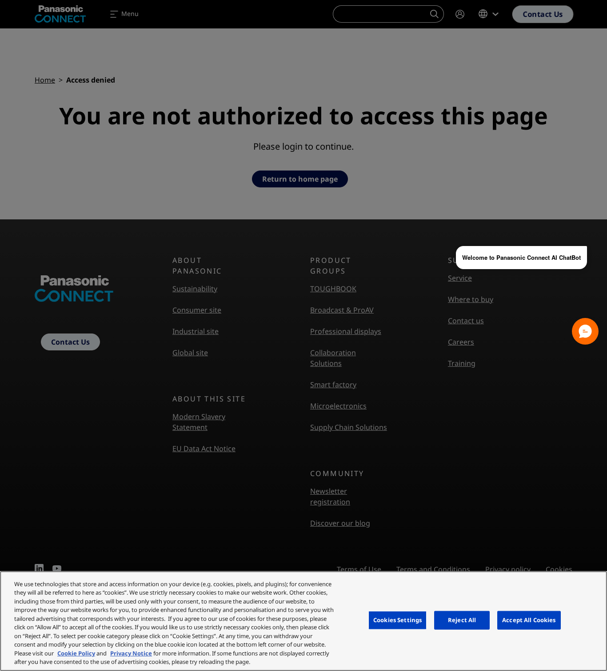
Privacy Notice (131, 653)
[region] (303, 621)
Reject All (462, 620)
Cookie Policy (76, 653)
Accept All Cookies (528, 620)
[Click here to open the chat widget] (585, 331)
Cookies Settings (397, 620)
